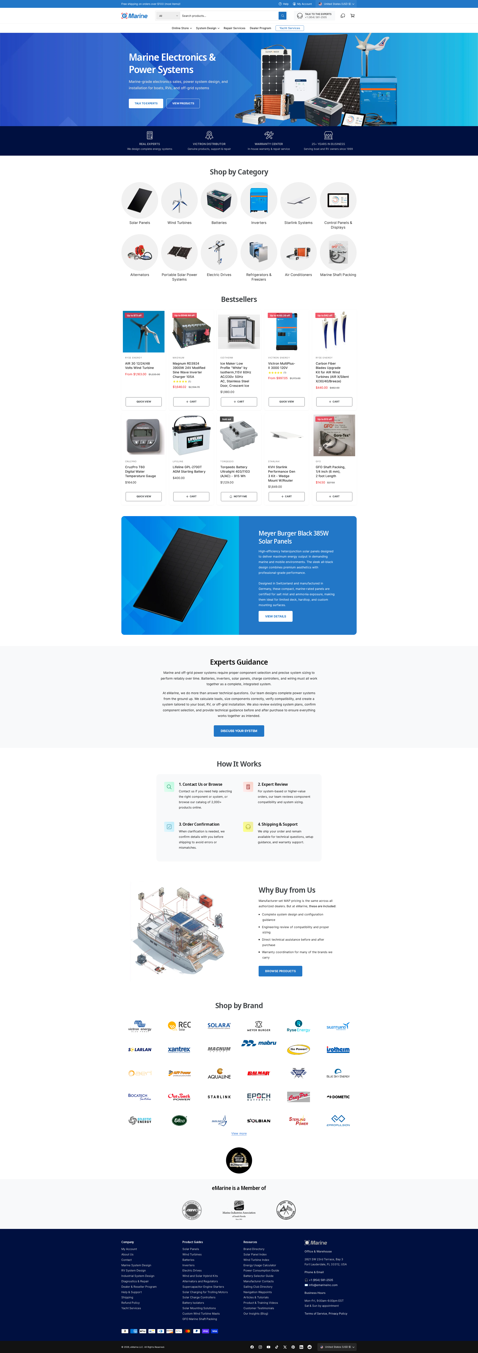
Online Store (180, 28)
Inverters (258, 223)
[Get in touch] (343, 16)
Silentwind (338, 1026)
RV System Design (133, 1270)
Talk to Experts (146, 103)
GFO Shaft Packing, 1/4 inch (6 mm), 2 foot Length (330, 471)
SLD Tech (139, 1049)
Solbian (258, 1120)
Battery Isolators (193, 1302)
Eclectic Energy (139, 1120)
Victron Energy (139, 1026)
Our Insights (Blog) (255, 1313)
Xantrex (179, 1049)
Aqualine (219, 1073)
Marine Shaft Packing (338, 275)
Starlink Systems (298, 223)
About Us (127, 1254)
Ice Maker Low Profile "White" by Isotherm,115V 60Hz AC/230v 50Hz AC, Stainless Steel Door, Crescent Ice (235, 375)
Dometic (338, 1097)
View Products (183, 103)
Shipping (127, 1297)
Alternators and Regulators (200, 1281)
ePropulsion (338, 1120)
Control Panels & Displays (338, 225)
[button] (352, 16)
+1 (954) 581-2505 (321, 1280)
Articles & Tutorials (256, 1297)
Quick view (143, 401)
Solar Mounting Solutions (199, 1308)
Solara (219, 1026)
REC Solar (179, 1026)
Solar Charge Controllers (198, 1297)
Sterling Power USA (298, 1120)
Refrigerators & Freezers (258, 277)
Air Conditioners (298, 275)
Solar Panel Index (255, 1254)
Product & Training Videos (260, 1302)
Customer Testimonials (258, 1308)
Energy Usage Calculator (259, 1265)
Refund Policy (130, 1302)
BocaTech (139, 1097)
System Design (206, 28)
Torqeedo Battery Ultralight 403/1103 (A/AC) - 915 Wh (235, 471)
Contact (126, 1260)
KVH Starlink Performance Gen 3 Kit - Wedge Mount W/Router (281, 473)
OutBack (179, 1097)
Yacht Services (131, 1308)
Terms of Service (316, 1313)
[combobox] (234, 16)
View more (238, 1133)
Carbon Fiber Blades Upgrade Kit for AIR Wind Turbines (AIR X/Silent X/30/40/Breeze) (332, 372)
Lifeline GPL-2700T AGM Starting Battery (189, 469)
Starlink (219, 1097)
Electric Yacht (219, 1120)
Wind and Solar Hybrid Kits (200, 1276)
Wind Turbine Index (256, 1260)
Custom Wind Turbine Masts (201, 1313)
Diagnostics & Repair (135, 1281)
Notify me (240, 496)
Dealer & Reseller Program (139, 1286)
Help (286, 3)
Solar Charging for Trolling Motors (205, 1292)
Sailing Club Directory (257, 1286)
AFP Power (179, 1073)
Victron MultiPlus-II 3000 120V (281, 366)
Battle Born (298, 1073)
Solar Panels (139, 223)
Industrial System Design (137, 1276)
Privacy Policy (338, 1313)
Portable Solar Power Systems (179, 277)
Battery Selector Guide (258, 1276)
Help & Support (131, 1292)
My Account (304, 3)
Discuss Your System (239, 731)
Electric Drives (219, 275)
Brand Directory (253, 1249)
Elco (179, 1120)
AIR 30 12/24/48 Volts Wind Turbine (139, 366)
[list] (239, 1160)
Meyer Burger (258, 1026)
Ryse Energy (298, 1026)
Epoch (258, 1097)
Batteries (219, 223)
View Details (275, 616)
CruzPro (298, 1097)
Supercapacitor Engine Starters (203, 1286)
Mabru (258, 1049)
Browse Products (280, 971)
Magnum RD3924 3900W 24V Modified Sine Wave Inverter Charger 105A (189, 370)
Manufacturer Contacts (258, 1281)
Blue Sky (338, 1073)
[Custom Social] (309, 1347)
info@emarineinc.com (323, 1285)
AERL (139, 1073)
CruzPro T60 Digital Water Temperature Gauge (140, 471)
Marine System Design (136, 1265)
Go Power (298, 1049)
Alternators (139, 275)
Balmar (258, 1073)
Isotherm (338, 1049)
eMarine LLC (136, 1347)
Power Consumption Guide (261, 1270)
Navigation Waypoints (257, 1292)
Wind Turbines (179, 223)
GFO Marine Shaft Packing (199, 1319)
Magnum (219, 1049)
